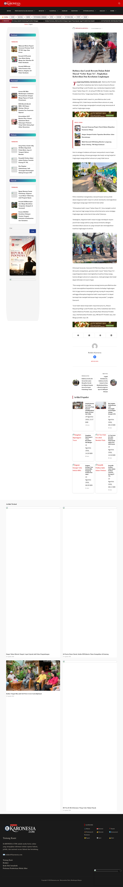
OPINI (51, 17)
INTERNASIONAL (69, 17)
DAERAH (28, 17)
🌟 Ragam (87, 838)
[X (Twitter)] (89, 335)
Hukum (41, 11)
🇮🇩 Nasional (100, 829)
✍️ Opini (111, 838)
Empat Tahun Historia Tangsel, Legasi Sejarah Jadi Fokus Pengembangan (27, 654)
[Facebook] (78, 335)
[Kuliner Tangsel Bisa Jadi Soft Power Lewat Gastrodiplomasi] (33, 675)
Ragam (102, 11)
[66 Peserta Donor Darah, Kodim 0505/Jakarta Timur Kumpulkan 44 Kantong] (90, 579)
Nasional (52, 11)
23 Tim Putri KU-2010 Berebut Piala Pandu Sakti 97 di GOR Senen (112, 440)
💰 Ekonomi (100, 832)
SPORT (78, 17)
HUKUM (12, 17)
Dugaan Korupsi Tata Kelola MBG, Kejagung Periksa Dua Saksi (89, 470)
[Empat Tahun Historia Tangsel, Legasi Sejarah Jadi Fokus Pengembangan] (33, 579)
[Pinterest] (100, 335)
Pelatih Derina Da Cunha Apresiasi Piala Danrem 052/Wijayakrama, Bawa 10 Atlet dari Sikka (90, 409)
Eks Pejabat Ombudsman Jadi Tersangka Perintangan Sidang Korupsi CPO (112, 409)
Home (9, 11)
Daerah (64, 11)
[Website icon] (94, 356)
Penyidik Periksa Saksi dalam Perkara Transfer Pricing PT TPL (111, 471)
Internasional (88, 11)
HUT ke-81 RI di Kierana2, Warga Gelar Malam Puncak (79, 808)
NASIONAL (20, 17)
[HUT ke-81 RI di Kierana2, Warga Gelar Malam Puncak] (90, 732)
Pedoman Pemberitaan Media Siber (15, 868)
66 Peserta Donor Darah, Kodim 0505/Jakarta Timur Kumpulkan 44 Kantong (86, 654)
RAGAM (85, 17)
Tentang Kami (8, 860)
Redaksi (5, 863)
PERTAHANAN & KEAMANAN (40, 17)
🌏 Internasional (113, 832)
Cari (11, 228)
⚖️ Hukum (87, 829)
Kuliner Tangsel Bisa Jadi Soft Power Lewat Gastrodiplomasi (24, 694)
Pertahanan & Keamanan (24, 11)
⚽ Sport (99, 838)
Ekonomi (74, 11)
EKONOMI (59, 17)
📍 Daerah (112, 829)
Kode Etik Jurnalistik (10, 865)
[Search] (119, 3)
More (112, 11)
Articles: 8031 (94, 361)
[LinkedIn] (111, 335)
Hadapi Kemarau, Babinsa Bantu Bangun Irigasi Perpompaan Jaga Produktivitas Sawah (55, 21)
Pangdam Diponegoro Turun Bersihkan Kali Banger (88, 439)
